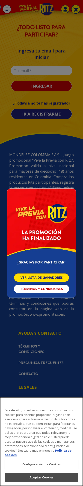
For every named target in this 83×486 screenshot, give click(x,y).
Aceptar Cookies (42, 477)
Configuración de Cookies (41, 464)
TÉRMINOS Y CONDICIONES (41, 289)
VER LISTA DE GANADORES (42, 277)
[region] (41, 441)
